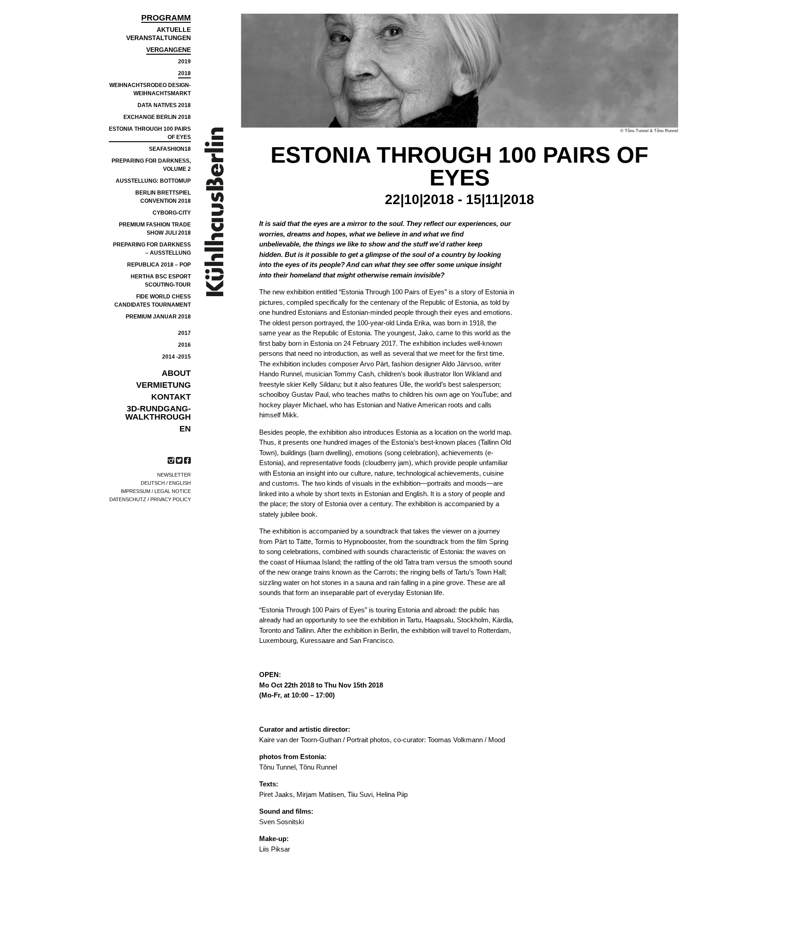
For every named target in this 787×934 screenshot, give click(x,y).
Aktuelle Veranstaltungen (158, 33)
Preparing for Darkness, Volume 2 (151, 165)
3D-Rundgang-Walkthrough (158, 413)
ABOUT (176, 373)
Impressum (135, 491)
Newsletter (174, 474)
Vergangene (168, 49)
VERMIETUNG (163, 385)
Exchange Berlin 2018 (157, 117)
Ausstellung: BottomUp (153, 181)
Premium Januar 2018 (158, 316)
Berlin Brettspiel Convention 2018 (163, 197)
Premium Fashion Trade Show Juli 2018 (155, 228)
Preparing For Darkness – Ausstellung (152, 248)
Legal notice (172, 491)
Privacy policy (170, 499)
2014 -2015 (176, 357)
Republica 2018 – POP (159, 265)
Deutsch (153, 483)
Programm (166, 18)
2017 (184, 333)
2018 (184, 73)
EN (185, 429)
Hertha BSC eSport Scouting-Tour (161, 280)
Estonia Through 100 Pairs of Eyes (150, 133)
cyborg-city (172, 213)
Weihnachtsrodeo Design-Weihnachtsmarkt (150, 89)
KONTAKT (171, 397)
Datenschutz (127, 499)
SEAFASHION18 (170, 149)
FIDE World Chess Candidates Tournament (152, 300)
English (180, 483)
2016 (184, 345)
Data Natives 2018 (164, 105)
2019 (184, 61)
